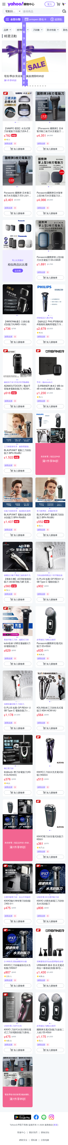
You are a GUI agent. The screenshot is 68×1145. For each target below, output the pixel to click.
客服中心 (21, 1132)
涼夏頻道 (24, 51)
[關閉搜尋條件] (19, 11)
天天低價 (24, 45)
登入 (49, 4)
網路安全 (23, 1139)
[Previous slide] (5, 106)
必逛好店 (24, 57)
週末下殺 (24, 64)
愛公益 (24, 76)
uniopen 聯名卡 (37, 19)
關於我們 (33, 1132)
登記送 (24, 26)
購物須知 (45, 1132)
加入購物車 (19, 148)
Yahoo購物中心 (21, 4)
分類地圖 (45, 1139)
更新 (55, 1124)
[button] (30, 86)
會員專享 (24, 70)
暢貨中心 (24, 32)
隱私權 (34, 1139)
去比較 (17, 270)
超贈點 (58, 19)
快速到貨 (24, 38)
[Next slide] (30, 106)
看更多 (24, 82)
